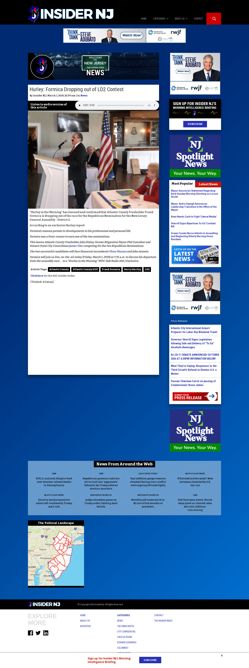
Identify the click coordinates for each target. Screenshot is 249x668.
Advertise (85, 626)
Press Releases (179, 320)
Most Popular (182, 183)
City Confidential (126, 631)
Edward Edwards (126, 642)
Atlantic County (59, 269)
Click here (36, 275)
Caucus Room (124, 637)
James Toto (76, 245)
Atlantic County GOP (85, 269)
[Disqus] (93, 329)
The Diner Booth (125, 626)
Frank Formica (111, 269)
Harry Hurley (132, 269)
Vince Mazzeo (117, 251)
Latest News (208, 184)
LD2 (147, 269)
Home (83, 615)
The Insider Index (163, 620)
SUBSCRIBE (195, 124)
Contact (158, 615)
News (83, 95)
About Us (85, 620)
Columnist (122, 647)
